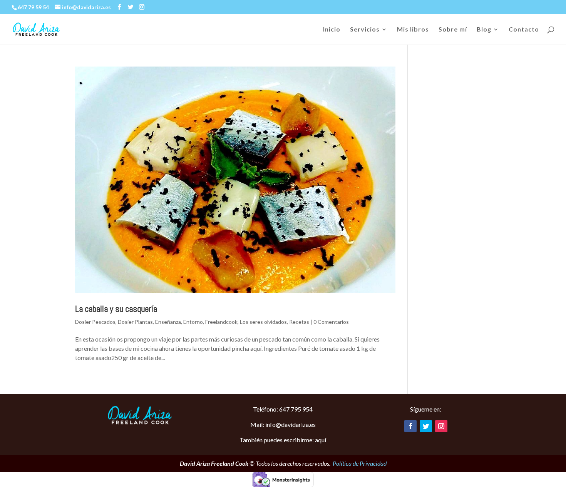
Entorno (193, 321)
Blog (484, 30)
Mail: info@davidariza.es (283, 424)
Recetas (299, 321)
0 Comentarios (331, 321)
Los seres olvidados (263, 321)
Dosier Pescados (95, 321)
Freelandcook (221, 321)
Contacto (524, 30)
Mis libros (413, 30)
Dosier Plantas (135, 321)
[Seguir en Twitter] (426, 426)
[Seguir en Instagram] (441, 426)
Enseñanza (168, 321)
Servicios (365, 30)
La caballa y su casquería (116, 309)
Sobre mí (453, 30)
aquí (320, 439)
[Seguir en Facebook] (410, 426)
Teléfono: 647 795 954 (283, 409)
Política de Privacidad (360, 463)
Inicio (331, 30)
